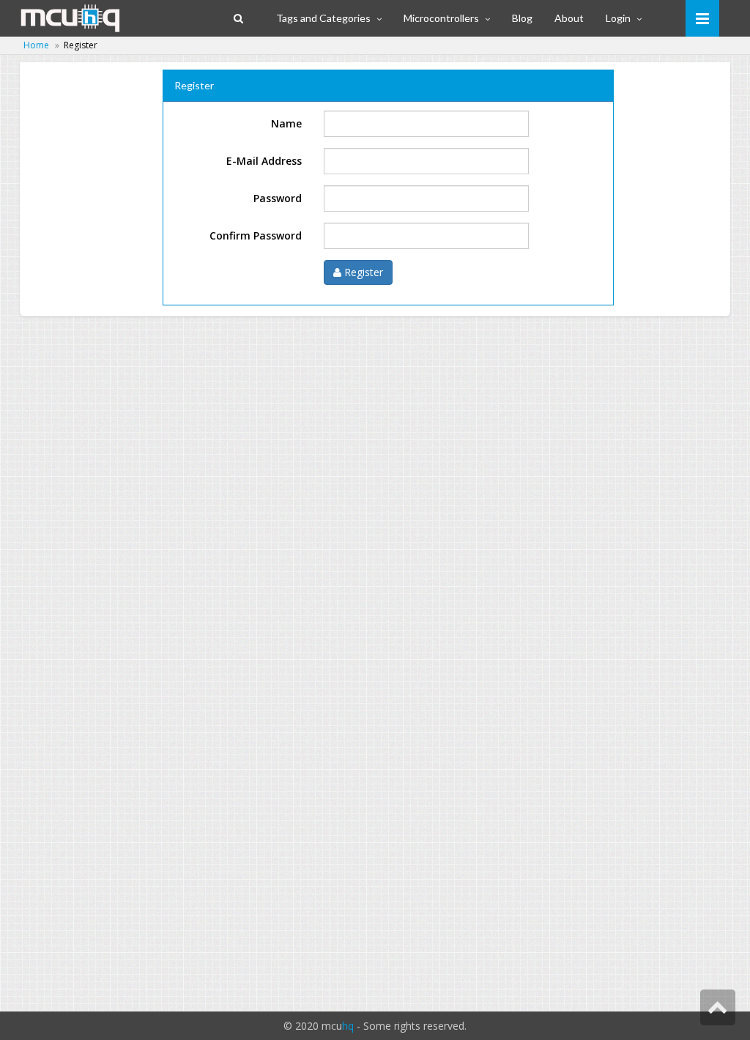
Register (362, 272)
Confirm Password (255, 235)
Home (36, 45)
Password (277, 198)
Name (286, 123)
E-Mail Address (264, 161)
